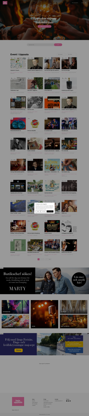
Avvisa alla (43, 211)
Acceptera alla (50, 211)
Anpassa (38, 211)
